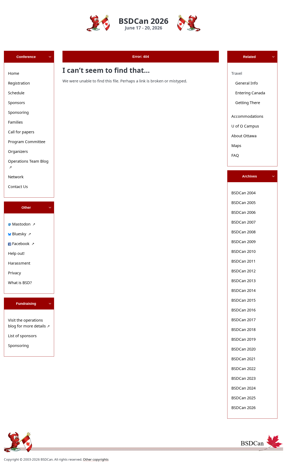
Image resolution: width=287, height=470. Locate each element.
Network (16, 176)
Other (26, 208)
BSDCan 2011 (243, 261)
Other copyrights (96, 459)
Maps (236, 145)
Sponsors (16, 102)
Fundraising (26, 304)
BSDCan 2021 (243, 358)
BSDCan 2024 (243, 388)
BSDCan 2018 (243, 329)
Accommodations (247, 116)
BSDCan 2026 (243, 407)
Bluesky (19, 233)
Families (15, 122)
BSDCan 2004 (243, 192)
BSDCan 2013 (243, 280)
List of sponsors (22, 335)
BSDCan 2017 (243, 319)
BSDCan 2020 (243, 349)
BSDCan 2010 (243, 251)
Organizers (18, 151)
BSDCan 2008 (243, 232)
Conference (26, 57)
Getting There (247, 102)
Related (249, 57)
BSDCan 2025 (243, 397)
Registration (19, 83)
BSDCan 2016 (243, 310)
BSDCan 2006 (243, 212)
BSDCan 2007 (243, 222)
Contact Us (18, 186)
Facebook (20, 243)
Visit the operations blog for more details (27, 323)
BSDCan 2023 (243, 378)
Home (13, 73)
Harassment (19, 263)
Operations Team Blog (28, 161)
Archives (249, 176)
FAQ (235, 155)
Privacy (14, 273)
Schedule (16, 92)
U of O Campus (245, 126)
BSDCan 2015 (243, 300)
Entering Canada (250, 92)
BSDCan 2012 (243, 271)
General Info (246, 83)
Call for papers (21, 132)
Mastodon (21, 224)
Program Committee (26, 141)
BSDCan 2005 (243, 202)
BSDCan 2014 (243, 290)
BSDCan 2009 (243, 241)
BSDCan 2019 (243, 339)
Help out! (16, 253)
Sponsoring (18, 112)
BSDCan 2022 (243, 368)
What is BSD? (20, 282)
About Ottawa (244, 135)
